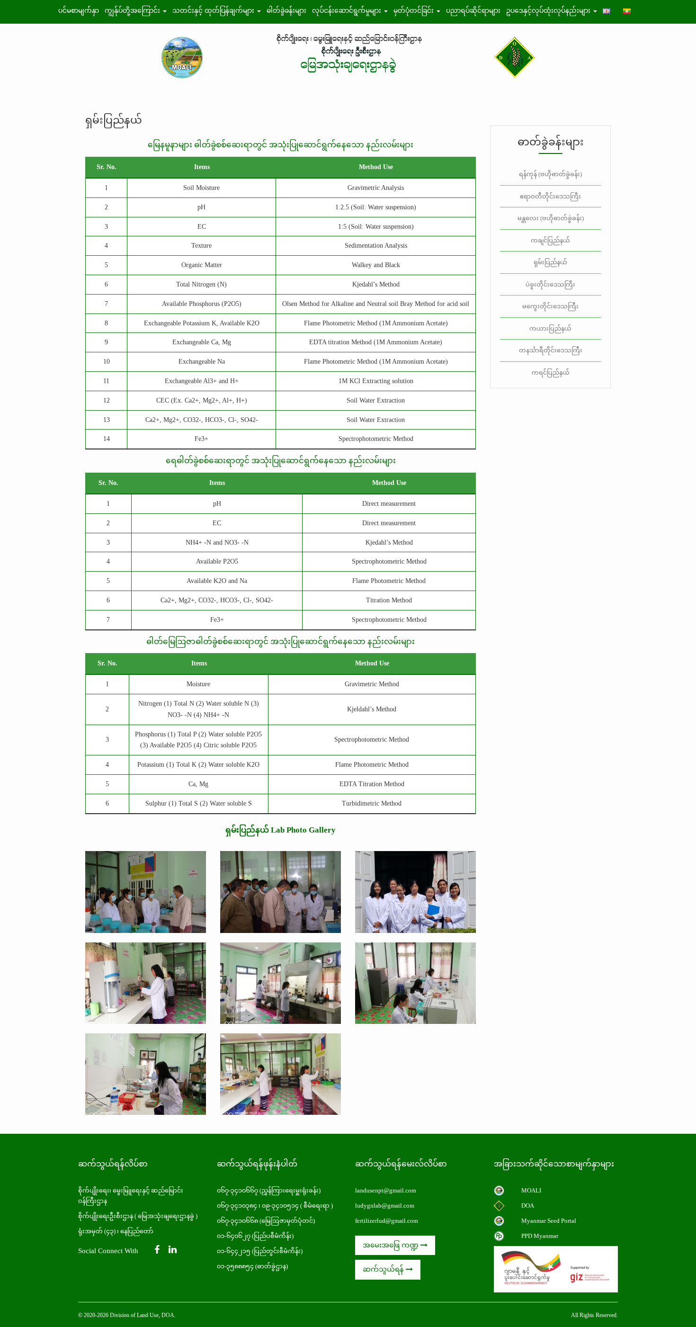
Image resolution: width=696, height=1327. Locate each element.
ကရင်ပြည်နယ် (551, 372)
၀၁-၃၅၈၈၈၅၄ (235, 1266)
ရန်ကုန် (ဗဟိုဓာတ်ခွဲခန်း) (550, 174)
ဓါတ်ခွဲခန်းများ (286, 10)
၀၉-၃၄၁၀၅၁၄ (280, 1205)
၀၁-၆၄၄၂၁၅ (233, 1251)
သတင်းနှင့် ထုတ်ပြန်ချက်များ (214, 10)
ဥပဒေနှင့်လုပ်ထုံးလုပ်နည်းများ (549, 10)
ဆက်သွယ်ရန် (384, 1269)
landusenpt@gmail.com (385, 1190)
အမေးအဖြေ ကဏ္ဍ (391, 1245)
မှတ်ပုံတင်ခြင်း (414, 10)
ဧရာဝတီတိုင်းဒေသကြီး (550, 196)
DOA (527, 1205)
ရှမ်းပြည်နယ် (550, 262)
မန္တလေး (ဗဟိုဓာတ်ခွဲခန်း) (551, 218)
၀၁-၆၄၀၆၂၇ (233, 1235)
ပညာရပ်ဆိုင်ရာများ (473, 10)
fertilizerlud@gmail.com (386, 1220)
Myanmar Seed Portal (548, 1220)
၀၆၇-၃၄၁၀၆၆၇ (238, 1190)
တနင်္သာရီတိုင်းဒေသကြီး (550, 350)
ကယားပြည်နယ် (550, 328)
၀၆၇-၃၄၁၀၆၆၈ (237, 1220)
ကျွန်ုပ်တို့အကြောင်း (133, 10)
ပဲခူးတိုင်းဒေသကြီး (550, 284)
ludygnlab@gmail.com (384, 1205)
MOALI (531, 1190)
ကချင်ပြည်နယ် (550, 240)
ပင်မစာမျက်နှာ (78, 10)
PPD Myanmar (539, 1235)
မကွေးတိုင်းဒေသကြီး (550, 306)
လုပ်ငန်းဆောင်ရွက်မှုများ (347, 10)
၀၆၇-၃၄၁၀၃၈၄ (237, 1205)
